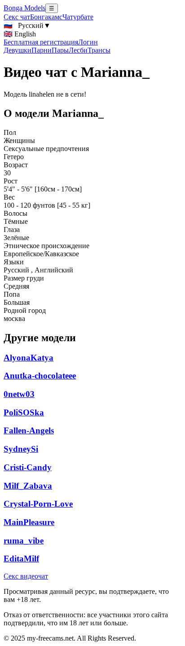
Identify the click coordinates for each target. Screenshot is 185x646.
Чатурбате (77, 17)
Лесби (78, 50)
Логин (88, 42)
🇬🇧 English (20, 34)
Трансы (99, 50)
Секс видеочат (26, 576)
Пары (60, 50)
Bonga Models (24, 8)
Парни (41, 50)
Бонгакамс (46, 17)
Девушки (17, 50)
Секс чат (17, 17)
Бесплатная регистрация (41, 42)
